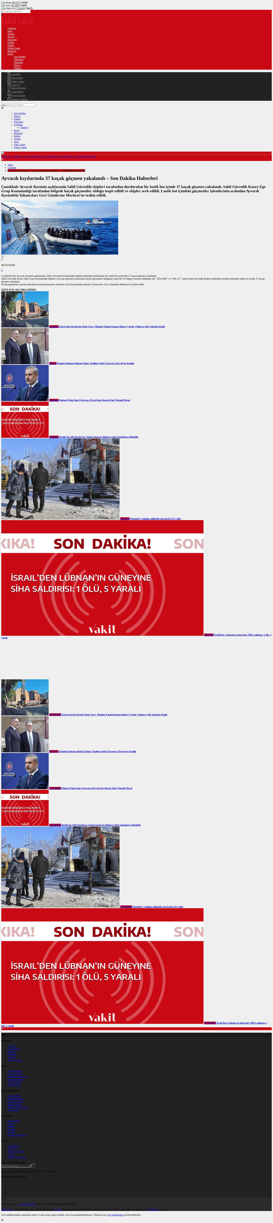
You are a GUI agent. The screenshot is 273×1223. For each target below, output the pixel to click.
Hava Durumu (18, 88)
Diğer (10, 54)
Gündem (12, 28)
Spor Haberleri (15, 1073)
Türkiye (18, 68)
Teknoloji (18, 59)
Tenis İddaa (13, 1110)
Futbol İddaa (14, 1096)
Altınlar (11, 1057)
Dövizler (12, 1054)
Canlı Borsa (17, 91)
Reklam (11, 1129)
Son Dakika (20, 56)
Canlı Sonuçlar (15, 1071)
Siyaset (11, 37)
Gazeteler (15, 74)
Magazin (12, 51)
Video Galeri (17, 81)
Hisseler (12, 1051)
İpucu (17, 130)
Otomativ (18, 62)
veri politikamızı (115, 1215)
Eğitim (11, 42)
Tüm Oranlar (14, 1085)
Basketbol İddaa (16, 1098)
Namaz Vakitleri (19, 99)
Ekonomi (12, 39)
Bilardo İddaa (14, 1104)
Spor (10, 31)
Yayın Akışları (18, 95)
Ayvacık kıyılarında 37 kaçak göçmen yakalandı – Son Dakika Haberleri (59, 156)
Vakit (10, 164)
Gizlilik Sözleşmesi (17, 1135)
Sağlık (11, 45)
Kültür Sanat (14, 48)
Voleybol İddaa (15, 1101)
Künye (11, 1123)
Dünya (17, 65)
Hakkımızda (14, 1121)
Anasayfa (6, 156)
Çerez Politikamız (27, 1204)
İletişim (11, 1126)
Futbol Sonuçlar (16, 1079)
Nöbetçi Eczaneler (17, 1157)
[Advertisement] (25, 659)
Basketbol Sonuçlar (17, 1076)
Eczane (11, 1154)
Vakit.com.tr (7, 1209)
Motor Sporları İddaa (18, 1107)
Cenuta (57, 1209)
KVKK (11, 1132)
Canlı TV (16, 85)
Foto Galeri (17, 78)
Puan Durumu (15, 1082)
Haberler (12, 1046)
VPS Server (153, 1209)
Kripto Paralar (15, 1060)
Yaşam (11, 34)
